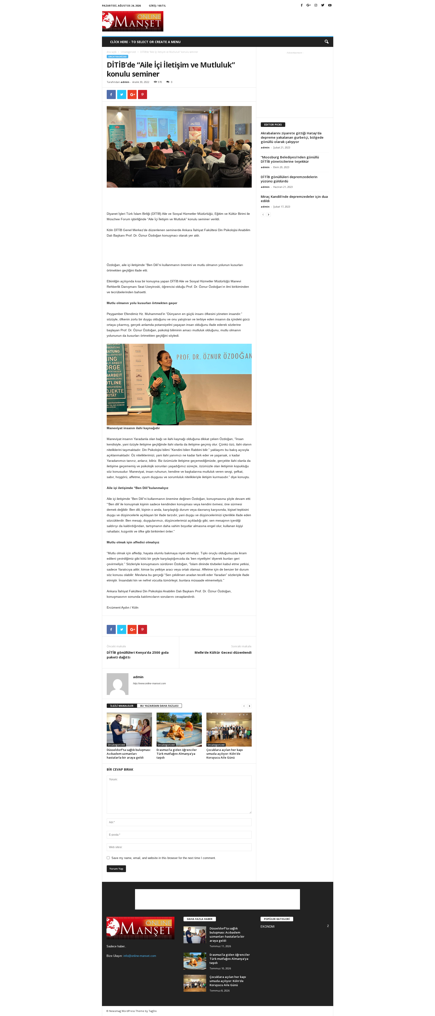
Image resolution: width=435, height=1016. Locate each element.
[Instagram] (316, 5)
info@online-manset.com (139, 956)
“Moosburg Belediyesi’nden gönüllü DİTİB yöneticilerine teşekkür (290, 159)
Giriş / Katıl (157, 5)
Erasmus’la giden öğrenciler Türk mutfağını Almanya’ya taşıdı (177, 754)
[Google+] (309, 5)
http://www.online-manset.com (149, 683)
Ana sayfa (111, 51)
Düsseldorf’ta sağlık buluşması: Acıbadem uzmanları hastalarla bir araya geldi (129, 754)
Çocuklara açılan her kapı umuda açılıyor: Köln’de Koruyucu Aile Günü (224, 754)
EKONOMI (268, 926)
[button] (326, 42)
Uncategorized (128, 51)
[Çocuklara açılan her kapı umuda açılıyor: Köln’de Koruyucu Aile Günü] (229, 730)
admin (125, 82)
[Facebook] (301, 5)
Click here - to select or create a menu (145, 42)
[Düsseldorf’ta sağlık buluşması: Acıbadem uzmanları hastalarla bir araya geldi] (129, 730)
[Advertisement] (250, 21)
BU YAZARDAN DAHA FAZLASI (159, 705)
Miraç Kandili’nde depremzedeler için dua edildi (294, 198)
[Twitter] (323, 5)
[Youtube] (330, 5)
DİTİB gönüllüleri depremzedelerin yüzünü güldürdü (289, 178)
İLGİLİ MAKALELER (121, 705)
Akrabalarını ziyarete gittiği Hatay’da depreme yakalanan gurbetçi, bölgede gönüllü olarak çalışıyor (292, 137)
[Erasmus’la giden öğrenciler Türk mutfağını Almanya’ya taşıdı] (179, 730)
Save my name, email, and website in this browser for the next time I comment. (163, 858)
